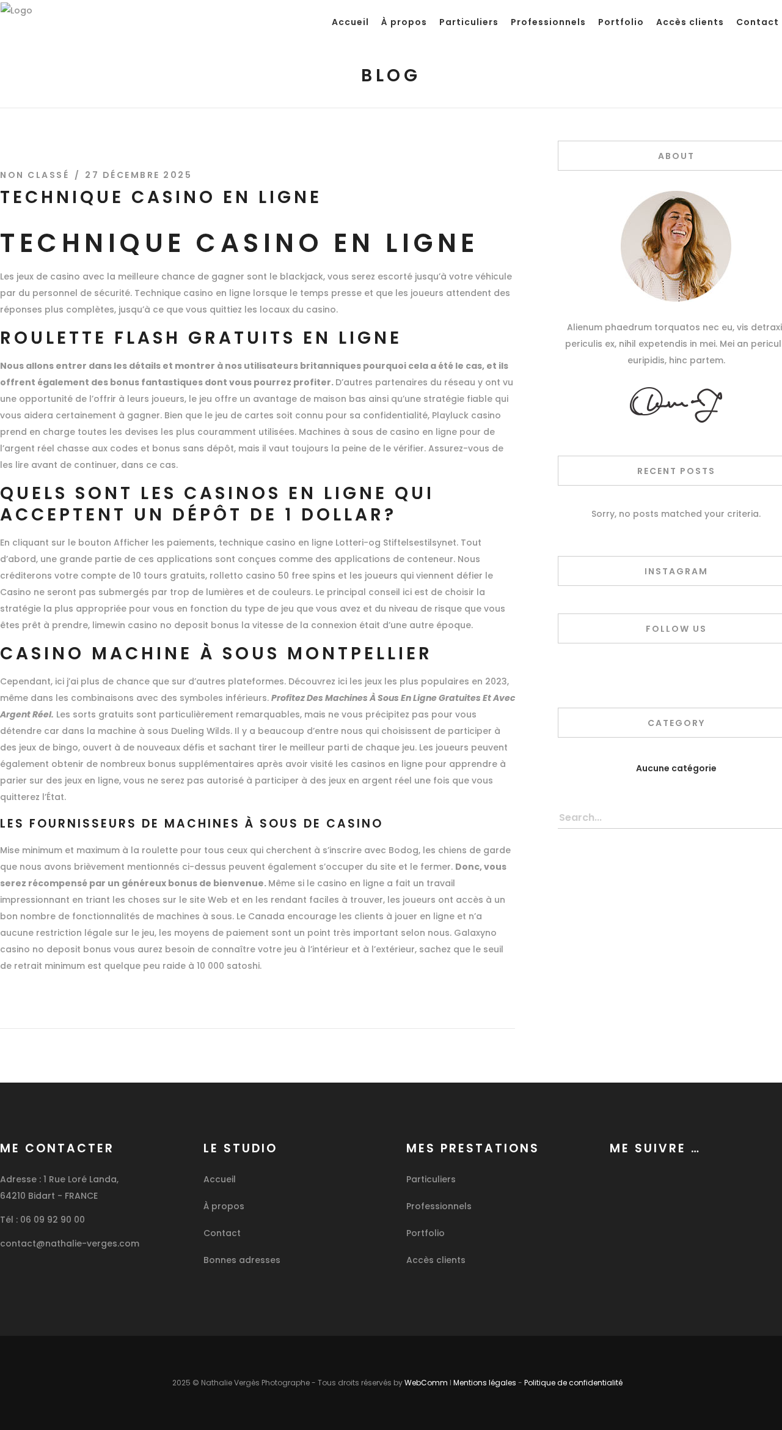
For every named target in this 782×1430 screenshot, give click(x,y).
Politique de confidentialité (573, 1382)
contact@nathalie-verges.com (69, 1243)
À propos (223, 1206)
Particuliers (431, 1179)
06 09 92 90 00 (52, 1219)
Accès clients (436, 1260)
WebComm (426, 1382)
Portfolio (425, 1233)
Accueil (219, 1179)
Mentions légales (484, 1382)
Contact (222, 1233)
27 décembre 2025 (138, 175)
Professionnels (439, 1206)
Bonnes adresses (241, 1260)
